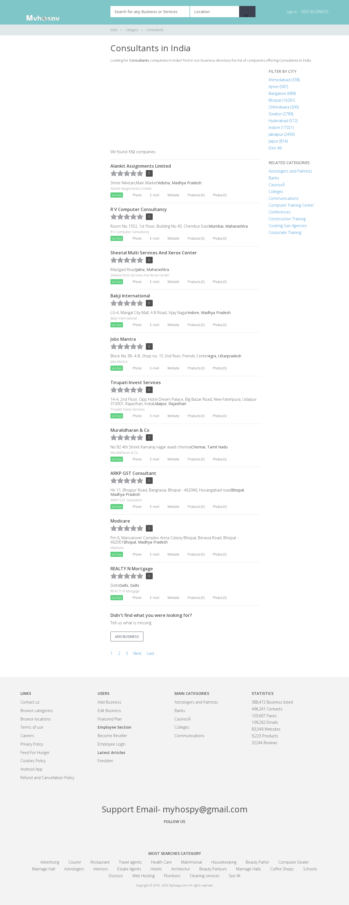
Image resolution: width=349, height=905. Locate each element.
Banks (274, 177)
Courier (74, 862)
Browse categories (36, 710)
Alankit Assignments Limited (140, 166)
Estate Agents (129, 868)
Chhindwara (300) (284, 107)
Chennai (198, 447)
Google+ (174, 834)
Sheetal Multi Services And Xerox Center (153, 253)
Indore (193, 312)
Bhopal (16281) (282, 100)
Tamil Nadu (217, 447)
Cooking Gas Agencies (288, 225)
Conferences (280, 212)
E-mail (154, 195)
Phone (137, 195)
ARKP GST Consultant (133, 473)
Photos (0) (220, 195)
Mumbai (216, 226)
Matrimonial (191, 862)
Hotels (156, 868)
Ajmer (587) (278, 86)
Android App (31, 769)
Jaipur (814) (278, 141)
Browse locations (35, 719)
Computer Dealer (293, 862)
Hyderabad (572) (283, 120)
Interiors (101, 868)
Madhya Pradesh (186, 182)
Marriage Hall (43, 868)
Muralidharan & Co (129, 430)
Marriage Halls (248, 868)
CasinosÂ (277, 184)
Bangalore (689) (282, 93)
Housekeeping (223, 862)
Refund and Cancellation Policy (47, 777)
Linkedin (204, 834)
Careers (27, 735)
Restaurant (100, 862)
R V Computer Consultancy (138, 209)
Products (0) (196, 195)
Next (137, 653)
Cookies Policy (33, 760)
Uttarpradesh (229, 355)
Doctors (116, 875)
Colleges (276, 191)
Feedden (105, 760)
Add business (315, 11)
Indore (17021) (281, 127)
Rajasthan (177, 403)
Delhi (123, 585)
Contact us (30, 702)
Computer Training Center (291, 205)
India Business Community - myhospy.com (47, 12)
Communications (284, 198)
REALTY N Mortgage (131, 569)
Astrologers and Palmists (290, 171)
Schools (310, 868)
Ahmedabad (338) (284, 79)
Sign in (292, 11)
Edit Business (109, 710)
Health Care (161, 862)
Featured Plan (110, 719)
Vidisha (164, 182)
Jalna (140, 269)
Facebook (144, 834)
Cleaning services (204, 875)
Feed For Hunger (35, 752)
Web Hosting (143, 875)
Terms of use (31, 727)
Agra (212, 355)
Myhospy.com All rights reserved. (191, 885)
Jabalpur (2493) (281, 134)
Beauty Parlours (213, 868)
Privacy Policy (31, 744)
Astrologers (74, 868)
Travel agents (130, 862)
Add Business (109, 702)
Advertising (49, 862)
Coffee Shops (282, 868)
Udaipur (160, 403)
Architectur (180, 868)
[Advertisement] (61, 125)
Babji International (130, 296)
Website (173, 195)
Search (247, 11)
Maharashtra (236, 226)
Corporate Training (285, 232)
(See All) (275, 147)
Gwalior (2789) (281, 113)
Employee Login (111, 744)
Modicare (120, 521)
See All (234, 875)
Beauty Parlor (257, 862)
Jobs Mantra (123, 339)
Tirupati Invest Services (135, 382)
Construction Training (287, 218)
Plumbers (172, 875)
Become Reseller (112, 735)
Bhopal (237, 490)
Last (150, 653)
